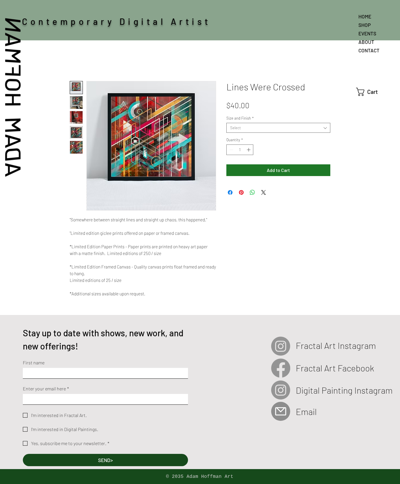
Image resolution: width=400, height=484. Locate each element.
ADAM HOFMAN (14, 97)
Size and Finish (240, 118)
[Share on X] (263, 192)
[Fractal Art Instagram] (280, 346)
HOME (364, 16)
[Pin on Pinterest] (241, 192)
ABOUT (366, 42)
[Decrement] (230, 150)
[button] (372, 92)
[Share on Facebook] (230, 192)
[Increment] (249, 150)
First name (34, 362)
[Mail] (280, 411)
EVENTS (367, 33)
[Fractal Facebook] (280, 368)
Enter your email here (46, 388)
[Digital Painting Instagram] (280, 389)
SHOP (364, 25)
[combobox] (278, 128)
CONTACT (369, 50)
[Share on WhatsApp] (252, 192)
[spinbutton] (240, 150)
